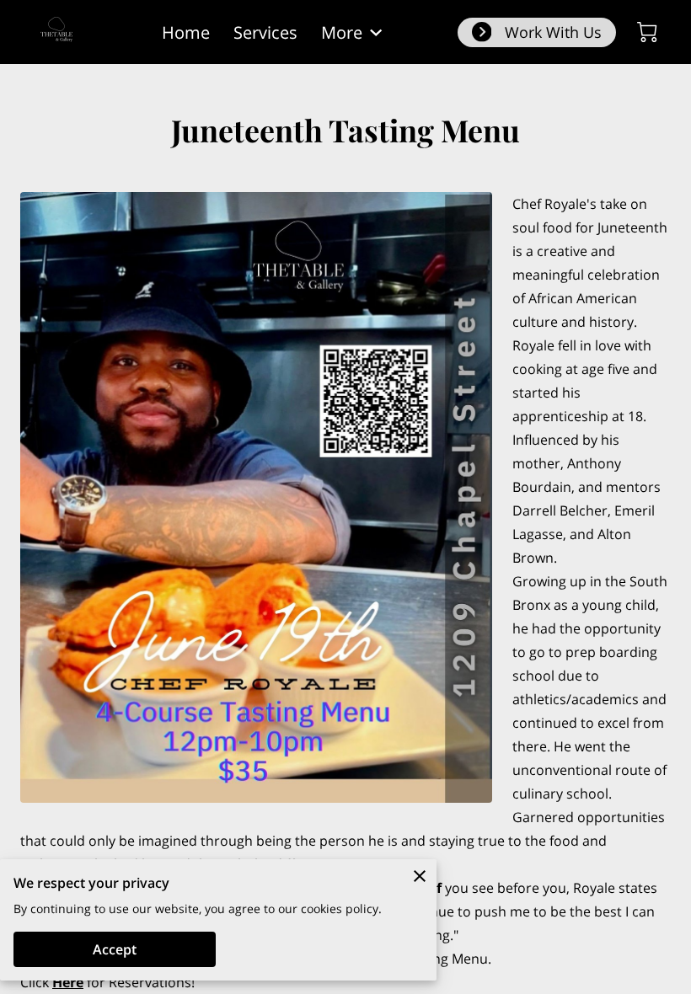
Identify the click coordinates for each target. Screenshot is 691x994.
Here (67, 982)
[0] (647, 32)
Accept (115, 949)
